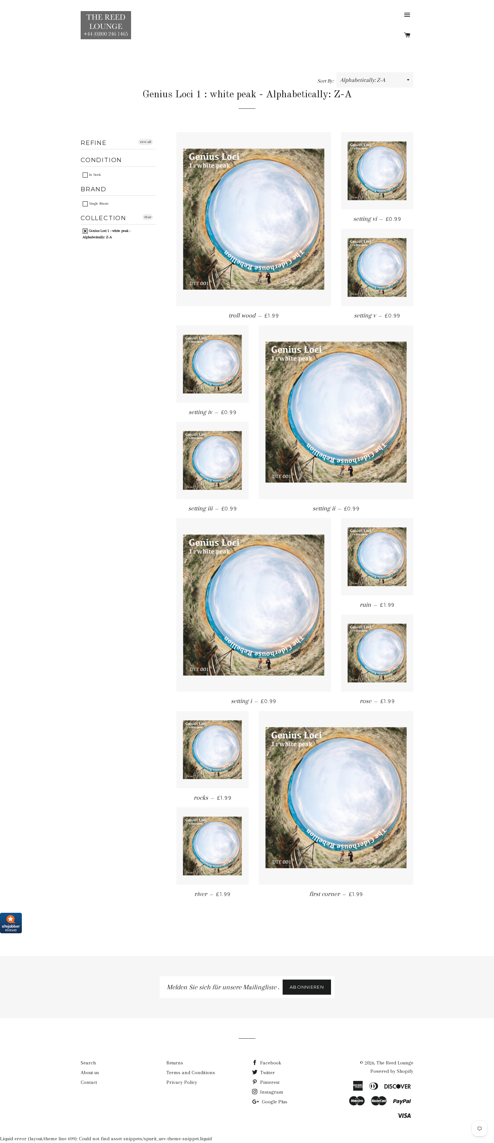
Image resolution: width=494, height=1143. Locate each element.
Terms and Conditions (190, 1073)
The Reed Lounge (394, 1063)
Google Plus (273, 1102)
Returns (174, 1063)
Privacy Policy (181, 1082)
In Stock (94, 174)
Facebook (270, 1063)
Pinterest (269, 1082)
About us (90, 1073)
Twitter (267, 1073)
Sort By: (326, 81)
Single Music (98, 203)
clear (147, 217)
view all (145, 142)
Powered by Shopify (391, 1071)
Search (88, 1063)
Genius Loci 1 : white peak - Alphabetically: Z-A (107, 234)
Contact (89, 1082)
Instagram (271, 1092)
